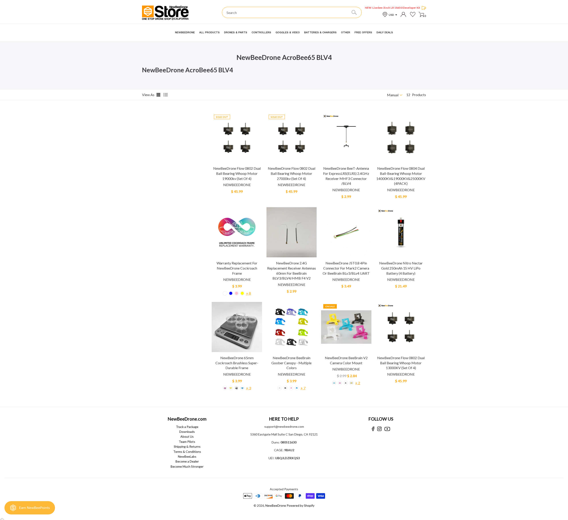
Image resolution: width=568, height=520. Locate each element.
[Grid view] (159, 94)
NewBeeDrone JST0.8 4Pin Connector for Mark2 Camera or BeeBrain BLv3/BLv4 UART (346, 268)
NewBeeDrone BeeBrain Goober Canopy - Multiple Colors (291, 363)
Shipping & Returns (187, 446)
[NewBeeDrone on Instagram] (379, 429)
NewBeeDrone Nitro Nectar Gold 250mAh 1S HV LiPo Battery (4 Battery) (401, 268)
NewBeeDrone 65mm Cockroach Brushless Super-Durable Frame (236, 363)
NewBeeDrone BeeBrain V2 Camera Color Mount (346, 360)
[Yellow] (242, 293)
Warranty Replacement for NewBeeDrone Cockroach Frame (237, 268)
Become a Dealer (187, 461)
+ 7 (303, 388)
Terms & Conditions (187, 451)
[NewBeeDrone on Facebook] (373, 429)
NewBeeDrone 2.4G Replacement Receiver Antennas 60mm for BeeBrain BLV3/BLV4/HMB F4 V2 (291, 270)
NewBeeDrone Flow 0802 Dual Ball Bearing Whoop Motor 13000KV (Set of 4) (401, 363)
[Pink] (237, 293)
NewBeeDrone (237, 185)
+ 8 (248, 293)
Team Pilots (187, 441)
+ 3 (248, 388)
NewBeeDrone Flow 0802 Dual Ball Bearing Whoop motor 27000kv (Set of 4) (291, 173)
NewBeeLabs (187, 456)
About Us (187, 436)
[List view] (165, 94)
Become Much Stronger (187, 466)
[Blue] (231, 293)
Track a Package (187, 427)
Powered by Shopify (300, 505)
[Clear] (225, 293)
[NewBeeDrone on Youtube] (387, 429)
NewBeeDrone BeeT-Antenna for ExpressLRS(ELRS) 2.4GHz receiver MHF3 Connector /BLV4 (346, 175)
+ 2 (357, 383)
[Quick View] (258, 161)
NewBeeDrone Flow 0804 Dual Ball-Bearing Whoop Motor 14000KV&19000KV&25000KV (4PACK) (400, 175)
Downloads (187, 431)
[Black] (285, 388)
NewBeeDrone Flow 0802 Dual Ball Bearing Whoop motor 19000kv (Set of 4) (237, 173)
